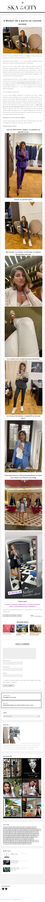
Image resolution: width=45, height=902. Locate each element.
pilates (29, 836)
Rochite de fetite (15, 841)
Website (5, 673)
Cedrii (34, 827)
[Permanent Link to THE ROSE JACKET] (9, 632)
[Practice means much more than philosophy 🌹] (31, 768)
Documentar (6, 832)
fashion (17, 832)
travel (8, 843)
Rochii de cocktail (20, 838)
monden (10, 836)
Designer (24, 829)
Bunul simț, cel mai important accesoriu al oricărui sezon (15, 861)
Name (6, 660)
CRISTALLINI (10, 615)
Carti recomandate (28, 827)
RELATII (5, 838)
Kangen (21, 834)
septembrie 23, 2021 (7, 18)
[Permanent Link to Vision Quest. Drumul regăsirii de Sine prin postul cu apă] (6, 871)
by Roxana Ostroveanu (19, 18)
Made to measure (17, 615)
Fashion (40, 18)
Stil (4, 843)
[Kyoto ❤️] (31, 807)
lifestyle (31, 834)
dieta (39, 829)
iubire (17, 834)
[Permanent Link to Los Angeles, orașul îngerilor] (22, 632)
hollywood (6, 834)
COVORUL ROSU (7, 829)
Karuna (25, 834)
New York (20, 836)
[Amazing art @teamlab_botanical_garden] (12, 787)
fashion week (23, 832)
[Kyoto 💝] (12, 807)
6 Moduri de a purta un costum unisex (35, 634)
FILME (29, 832)
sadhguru (22, 841)
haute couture (35, 832)
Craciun (12, 829)
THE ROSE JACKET (7, 633)
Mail (6, 666)
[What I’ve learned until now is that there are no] (31, 787)
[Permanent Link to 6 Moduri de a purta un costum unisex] (35, 632)
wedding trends (27, 843)
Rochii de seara (7, 841)
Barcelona (20, 827)
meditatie (36, 834)
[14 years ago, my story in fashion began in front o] (12, 768)
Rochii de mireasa (29, 838)
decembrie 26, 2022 (20, 636)
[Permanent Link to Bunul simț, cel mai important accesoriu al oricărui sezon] (6, 864)
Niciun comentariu (31, 18)
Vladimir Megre (20, 843)
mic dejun (6, 836)
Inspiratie (12, 834)
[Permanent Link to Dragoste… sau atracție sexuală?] (6, 857)
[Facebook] (3, 888)
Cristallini (21, 61)
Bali (15, 827)
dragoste (12, 832)
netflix (15, 836)
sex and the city (34, 841)
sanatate (28, 841)
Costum (5, 615)
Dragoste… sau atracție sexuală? (14, 854)
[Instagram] (6, 888)
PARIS (25, 836)
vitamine (13, 843)
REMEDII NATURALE (11, 838)
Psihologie (35, 836)
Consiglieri (18, 85)
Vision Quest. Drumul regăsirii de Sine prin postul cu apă (15, 869)
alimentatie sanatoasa (8, 827)
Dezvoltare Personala (32, 829)
